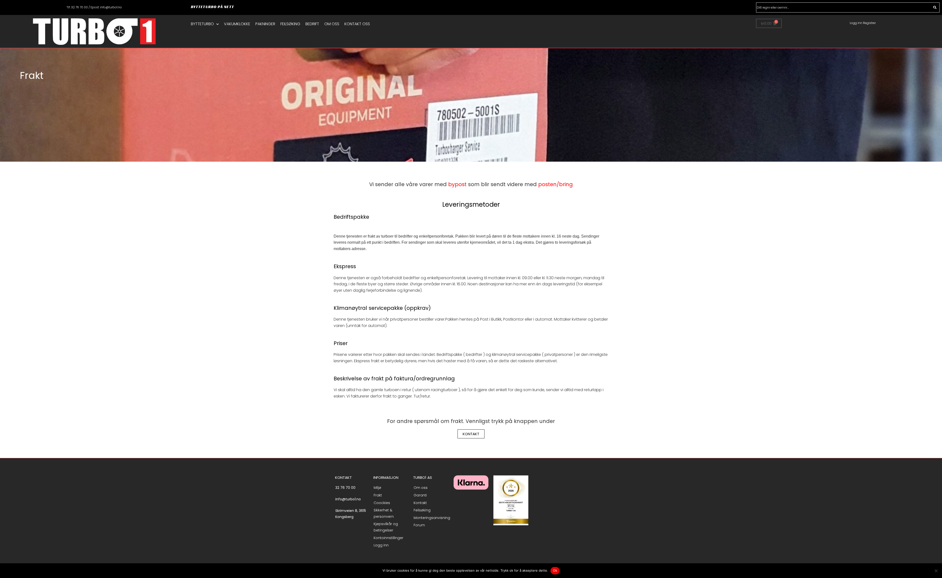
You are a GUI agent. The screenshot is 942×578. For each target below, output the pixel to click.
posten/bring (555, 184)
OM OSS (331, 24)
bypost (457, 184)
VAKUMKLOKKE (237, 24)
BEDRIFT (312, 24)
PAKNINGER (265, 24)
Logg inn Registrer (863, 23)
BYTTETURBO (202, 24)
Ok (555, 570)
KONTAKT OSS (357, 24)
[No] (935, 570)
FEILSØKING (290, 24)
